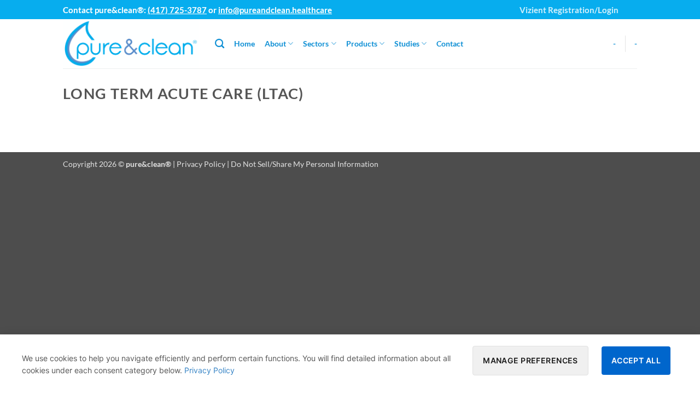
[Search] (219, 44)
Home (244, 43)
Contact (449, 43)
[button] (631, 5)
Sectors (316, 43)
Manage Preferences (530, 360)
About (275, 43)
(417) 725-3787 (177, 10)
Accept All (636, 360)
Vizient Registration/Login (569, 10)
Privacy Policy (201, 164)
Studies (406, 43)
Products (361, 43)
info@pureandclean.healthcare (275, 10)
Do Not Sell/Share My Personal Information (304, 164)
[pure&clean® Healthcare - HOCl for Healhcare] (131, 43)
